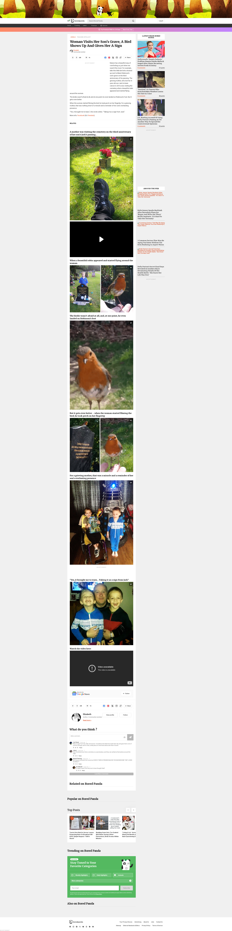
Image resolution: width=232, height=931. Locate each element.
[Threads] (86, 926)
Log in (161, 21)
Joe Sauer (76, 742)
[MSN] (89, 926)
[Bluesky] (83, 926)
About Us (146, 922)
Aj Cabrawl (79, 766)
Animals (73, 37)
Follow (125, 715)
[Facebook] (70, 926)
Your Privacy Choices (126, 922)
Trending (77, 25)
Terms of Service (157, 925)
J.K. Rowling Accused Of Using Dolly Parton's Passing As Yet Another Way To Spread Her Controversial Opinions (150, 121)
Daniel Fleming (77, 758)
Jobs (152, 922)
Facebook (80, 115)
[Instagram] (73, 926)
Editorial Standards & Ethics (131, 925)
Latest (84, 25)
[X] (80, 926)
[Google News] (93, 926)
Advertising (137, 922)
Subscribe (126, 888)
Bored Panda (76, 922)
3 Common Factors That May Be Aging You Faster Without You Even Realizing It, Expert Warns (151, 243)
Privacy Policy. (99, 894)
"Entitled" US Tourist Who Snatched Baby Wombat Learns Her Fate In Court (150, 92)
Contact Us (159, 922)
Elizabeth (76, 50)
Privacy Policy (146, 925)
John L (75, 750)
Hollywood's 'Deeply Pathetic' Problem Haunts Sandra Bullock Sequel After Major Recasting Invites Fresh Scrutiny (151, 62)
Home (69, 25)
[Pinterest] (76, 926)
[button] (128, 810)
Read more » (87, 720)
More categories (77, 881)
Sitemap (118, 925)
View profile (110, 715)
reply (80, 747)
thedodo (91, 115)
